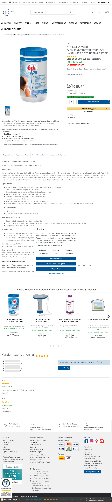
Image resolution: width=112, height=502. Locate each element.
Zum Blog (4, 2)
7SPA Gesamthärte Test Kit (98, 319)
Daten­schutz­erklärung (45, 246)
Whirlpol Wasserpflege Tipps (39, 457)
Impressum (88, 449)
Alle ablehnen (56, 269)
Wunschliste (71, 117)
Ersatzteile (85, 23)
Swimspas (6, 442)
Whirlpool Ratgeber (36, 452)
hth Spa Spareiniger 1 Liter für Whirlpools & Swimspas (70, 320)
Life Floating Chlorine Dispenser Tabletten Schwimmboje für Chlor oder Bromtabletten (42, 320)
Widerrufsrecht (89, 459)
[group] (42, 305)
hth (15, 35)
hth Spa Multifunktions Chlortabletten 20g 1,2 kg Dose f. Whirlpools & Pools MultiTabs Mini (14, 320)
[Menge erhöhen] (75, 102)
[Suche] (70, 12)
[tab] (8, 155)
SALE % (28, 23)
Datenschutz (88, 452)
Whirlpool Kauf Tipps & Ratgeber (41, 462)
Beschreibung (8, 155)
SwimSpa (18, 23)
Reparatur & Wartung (10, 452)
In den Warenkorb (93, 101)
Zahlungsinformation (91, 465)
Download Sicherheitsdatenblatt (13, 261)
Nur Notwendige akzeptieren (56, 264)
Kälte (36, 23)
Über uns (33, 447)
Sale (4, 447)
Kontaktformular (35, 445)
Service (97, 23)
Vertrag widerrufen (92, 471)
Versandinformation (91, 468)
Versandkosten (84, 123)
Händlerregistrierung (37, 449)
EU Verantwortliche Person (58, 155)
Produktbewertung (38, 155)
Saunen (45, 23)
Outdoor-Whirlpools (9, 440)
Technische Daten (22, 155)
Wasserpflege (59, 23)
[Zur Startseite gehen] (2, 35)
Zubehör (73, 23)
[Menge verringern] (68, 102)
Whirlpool (6, 23)
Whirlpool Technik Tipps (38, 460)
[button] (88, 109)
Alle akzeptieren (56, 258)
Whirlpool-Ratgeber (11, 29)
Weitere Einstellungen (56, 273)
